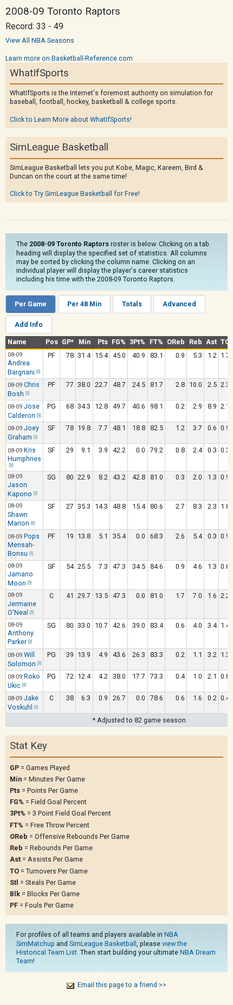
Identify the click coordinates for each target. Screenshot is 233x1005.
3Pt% (137, 342)
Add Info (29, 324)
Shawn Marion (18, 518)
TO (225, 342)
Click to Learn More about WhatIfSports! (71, 119)
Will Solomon (22, 659)
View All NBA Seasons (39, 40)
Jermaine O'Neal (22, 608)
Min (84, 342)
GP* (68, 342)
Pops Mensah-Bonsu (24, 545)
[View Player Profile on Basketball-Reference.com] (37, 372)
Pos (52, 342)
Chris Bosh (24, 389)
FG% (119, 342)
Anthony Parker (21, 637)
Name (17, 342)
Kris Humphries (24, 454)
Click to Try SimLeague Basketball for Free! (75, 193)
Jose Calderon (24, 410)
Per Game (31, 304)
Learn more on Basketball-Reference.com (69, 58)
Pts (103, 342)
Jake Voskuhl (23, 702)
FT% (156, 342)
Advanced (179, 304)
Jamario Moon (20, 578)
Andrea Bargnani (21, 367)
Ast (211, 342)
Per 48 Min (84, 304)
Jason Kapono (20, 489)
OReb (176, 342)
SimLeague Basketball (103, 944)
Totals (132, 304)
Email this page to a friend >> (121, 985)
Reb (195, 342)
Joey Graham (23, 432)
